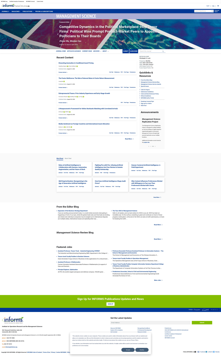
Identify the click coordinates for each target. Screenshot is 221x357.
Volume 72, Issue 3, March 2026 (69, 40)
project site (146, 137)
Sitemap (69, 347)
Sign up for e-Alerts (146, 99)
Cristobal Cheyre (97, 36)
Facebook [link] (202, 347)
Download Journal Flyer (147, 96)
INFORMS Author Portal (147, 93)
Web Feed (143, 101)
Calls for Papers (145, 85)
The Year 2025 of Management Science (125, 206)
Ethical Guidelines (146, 91)
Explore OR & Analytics (116, 325)
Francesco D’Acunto (63, 92)
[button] (6, 11)
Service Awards (151, 79)
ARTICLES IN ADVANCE (74, 46)
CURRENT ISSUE (87, 46)
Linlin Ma (68, 122)
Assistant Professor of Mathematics (69, 257)
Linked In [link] (210, 347)
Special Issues (145, 81)
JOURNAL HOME (61, 46)
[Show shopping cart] (218, 6)
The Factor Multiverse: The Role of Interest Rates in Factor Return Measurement (86, 73)
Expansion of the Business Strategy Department (73, 206)
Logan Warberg (81, 36)
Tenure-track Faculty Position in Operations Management (130, 254)
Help (213, 6)
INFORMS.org (4, 1)
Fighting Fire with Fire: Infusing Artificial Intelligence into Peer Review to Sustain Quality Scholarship (109, 163)
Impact (112, 329)
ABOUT (105, 46)
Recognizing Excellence (144, 323)
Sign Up (110, 299)
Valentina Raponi (63, 61)
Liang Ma (61, 76)
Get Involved (113, 327)
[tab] (149, 142)
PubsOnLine (168, 323)
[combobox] (202, 11)
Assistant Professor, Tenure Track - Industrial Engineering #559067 (79, 246)
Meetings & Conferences (144, 329)
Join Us (112, 331)
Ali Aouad (61, 107)
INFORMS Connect (30, 1)
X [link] (197, 347)
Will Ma (67, 107)
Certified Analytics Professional (16, 1)
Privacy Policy (134, 340)
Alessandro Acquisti (132, 36)
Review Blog (150, 77)
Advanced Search (217, 11)
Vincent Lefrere (66, 36)
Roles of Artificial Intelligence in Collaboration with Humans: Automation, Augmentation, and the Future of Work (73, 163)
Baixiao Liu (61, 122)
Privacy (53, 347)
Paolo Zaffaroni (72, 61)
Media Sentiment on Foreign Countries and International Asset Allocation (84, 119)
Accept (128, 350)
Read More (128, 134)
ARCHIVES (96, 46)
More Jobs (157, 275)
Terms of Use (46, 347)
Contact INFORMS (61, 347)
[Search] (212, 11)
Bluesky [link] (217, 347)
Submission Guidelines (147, 87)
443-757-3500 (11, 333)
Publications (141, 331)
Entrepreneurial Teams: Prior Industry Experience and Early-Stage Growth (84, 89)
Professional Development (145, 325)
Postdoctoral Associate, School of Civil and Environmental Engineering (134, 267)
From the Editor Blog (146, 75)
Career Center (40, 1)
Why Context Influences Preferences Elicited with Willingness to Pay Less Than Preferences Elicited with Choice (146, 179)
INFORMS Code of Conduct (34, 347)
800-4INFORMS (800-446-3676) (15, 336)
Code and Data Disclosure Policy (150, 89)
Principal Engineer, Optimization (68, 265)
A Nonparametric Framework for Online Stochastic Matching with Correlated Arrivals (88, 104)
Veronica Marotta (114, 36)
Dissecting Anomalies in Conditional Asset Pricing (76, 58)
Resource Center (142, 327)
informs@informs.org (11, 342)
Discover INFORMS (115, 323)
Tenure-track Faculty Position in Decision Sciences (73, 252)
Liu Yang (80, 92)
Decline (142, 350)
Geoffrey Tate (73, 92)
